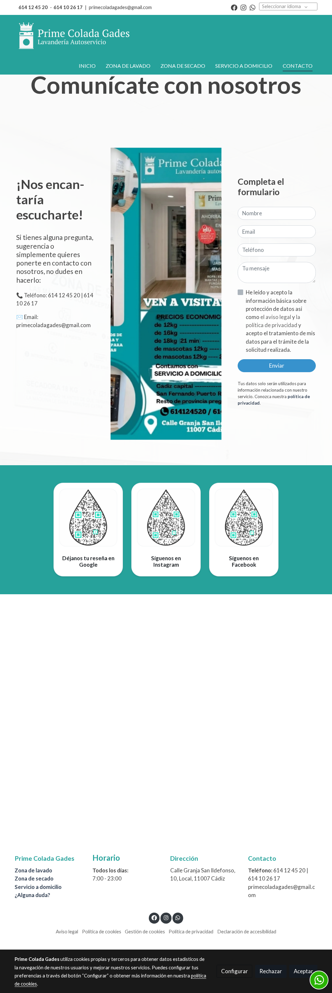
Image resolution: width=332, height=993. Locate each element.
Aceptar (303, 971)
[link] (74, 36)
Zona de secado (34, 878)
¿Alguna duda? (32, 895)
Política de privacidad (191, 931)
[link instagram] (243, 7)
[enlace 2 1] (244, 517)
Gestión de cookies (145, 931)
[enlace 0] (88, 517)
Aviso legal (67, 931)
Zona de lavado (33, 870)
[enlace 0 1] (166, 517)
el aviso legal (276, 316)
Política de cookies (101, 931)
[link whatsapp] (252, 7)
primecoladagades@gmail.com (120, 7)
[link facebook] (234, 7)
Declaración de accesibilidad (246, 931)
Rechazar (270, 971)
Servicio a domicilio (38, 886)
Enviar (276, 365)
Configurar (234, 971)
